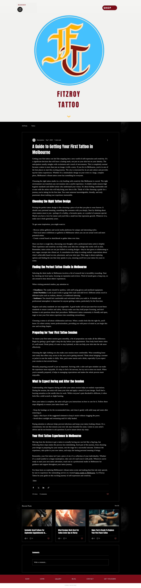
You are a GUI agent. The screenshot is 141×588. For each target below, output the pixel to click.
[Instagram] (20, 9)
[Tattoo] (104, 518)
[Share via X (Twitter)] (38, 488)
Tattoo (33, 126)
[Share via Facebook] (33, 488)
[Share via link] (48, 488)
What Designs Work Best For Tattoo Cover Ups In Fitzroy (68, 531)
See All (117, 505)
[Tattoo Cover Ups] (70, 518)
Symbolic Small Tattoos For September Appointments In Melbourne (35, 531)
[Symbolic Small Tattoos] (37, 518)
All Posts (24, 126)
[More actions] (107, 140)
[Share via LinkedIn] (43, 488)
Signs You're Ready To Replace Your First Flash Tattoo (103, 531)
